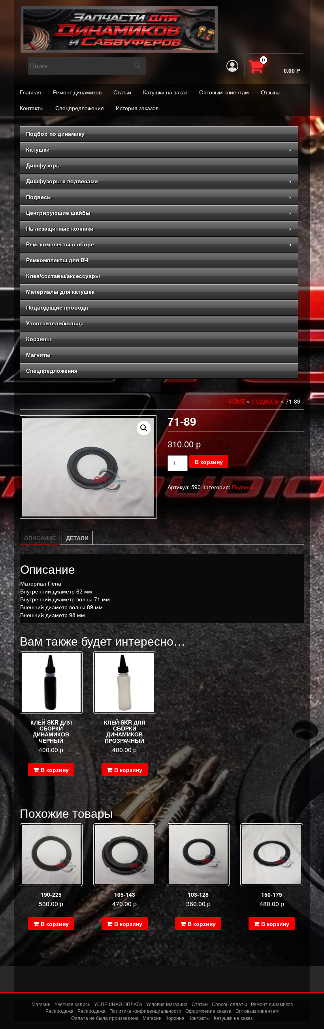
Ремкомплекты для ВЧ (57, 260)
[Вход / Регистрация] (232, 66)
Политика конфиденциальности (145, 1010)
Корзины (38, 339)
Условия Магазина (167, 1004)
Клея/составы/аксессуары (63, 276)
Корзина (175, 1017)
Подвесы (39, 197)
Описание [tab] (40, 538)
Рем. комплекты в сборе (60, 244)
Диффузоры (43, 165)
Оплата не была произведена (105, 1017)
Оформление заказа (208, 1010)
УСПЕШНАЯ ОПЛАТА (118, 1004)
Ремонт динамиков (77, 92)
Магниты (38, 355)
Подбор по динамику (55, 134)
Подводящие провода (57, 307)
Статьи (122, 92)
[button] (144, 428)
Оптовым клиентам (224, 92)
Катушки (38, 149)
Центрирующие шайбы (58, 213)
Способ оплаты (229, 1004)
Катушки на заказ (165, 92)
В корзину (209, 462)
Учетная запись (72, 1004)
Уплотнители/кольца (55, 323)
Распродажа (59, 1010)
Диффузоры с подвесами (62, 181)
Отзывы (271, 92)
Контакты (31, 108)
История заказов (137, 108)
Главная (30, 92)
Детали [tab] (77, 538)
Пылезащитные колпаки (60, 228)
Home (237, 401)
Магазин (41, 1004)
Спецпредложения (79, 108)
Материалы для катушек (60, 292)
